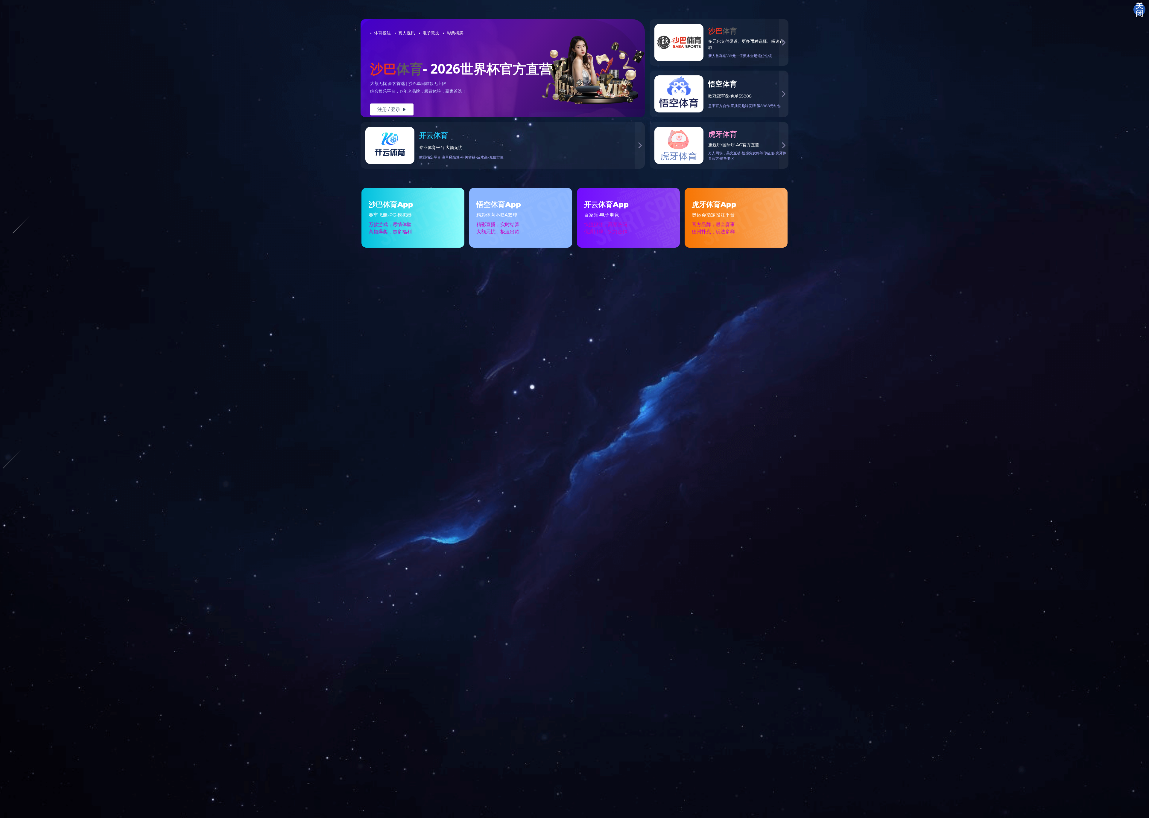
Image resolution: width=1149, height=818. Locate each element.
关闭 (1139, 10)
